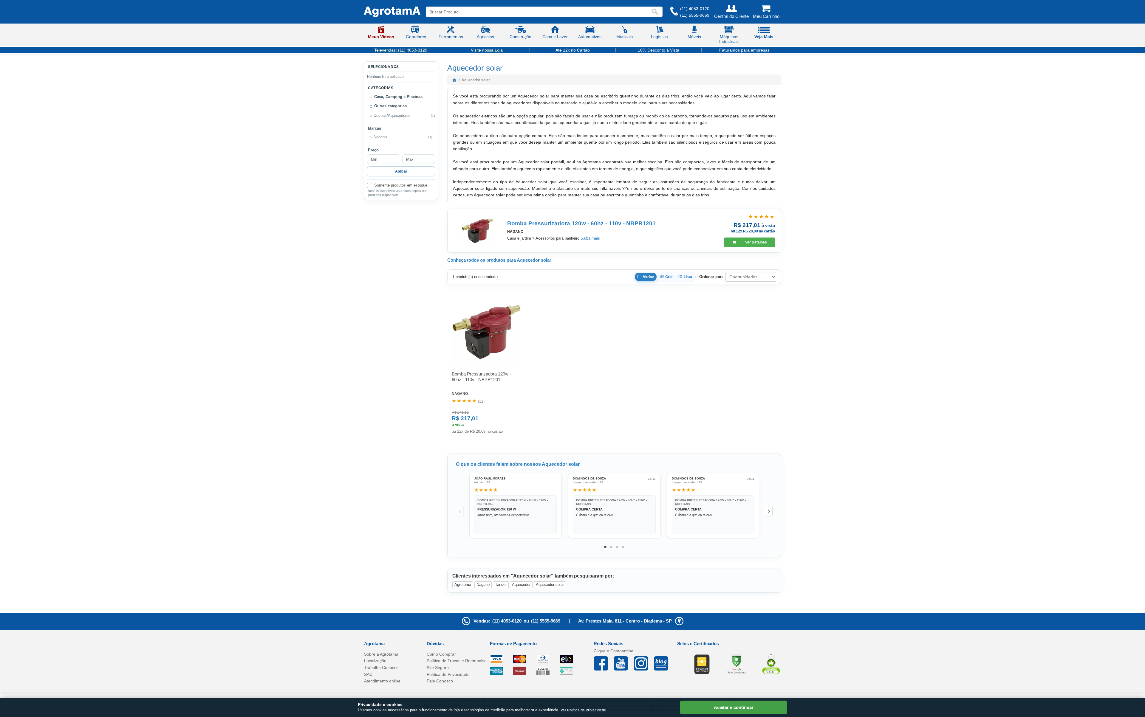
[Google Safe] (736, 663)
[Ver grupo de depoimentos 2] (611, 547)
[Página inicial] (454, 80)
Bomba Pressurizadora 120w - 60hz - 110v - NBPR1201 (581, 223)
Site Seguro (438, 667)
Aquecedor (521, 584)
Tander (501, 584)
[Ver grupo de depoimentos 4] (623, 547)
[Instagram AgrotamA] (644, 663)
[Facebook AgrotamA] (604, 663)
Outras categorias (390, 106)
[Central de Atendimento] (674, 12)
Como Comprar (441, 654)
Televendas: (400, 50)
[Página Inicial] (392, 12)
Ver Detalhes (756, 242)
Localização (375, 660)
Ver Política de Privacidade (583, 710)
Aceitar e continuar (733, 707)
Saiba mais (590, 238)
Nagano (483, 584)
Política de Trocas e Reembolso (457, 660)
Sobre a (381, 654)
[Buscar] (656, 11)
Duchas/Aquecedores (392, 116)
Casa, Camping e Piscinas (398, 97)
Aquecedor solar (550, 584)
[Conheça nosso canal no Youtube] (624, 663)
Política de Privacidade (448, 674)
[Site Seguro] (771, 663)
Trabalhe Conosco (381, 667)
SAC (368, 674)
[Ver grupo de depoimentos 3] (617, 547)
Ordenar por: (711, 276)
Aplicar (401, 171)
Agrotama (462, 584)
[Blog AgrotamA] (664, 663)
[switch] (401, 185)
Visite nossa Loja (487, 50)
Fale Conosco (440, 681)
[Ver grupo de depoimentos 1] (605, 547)
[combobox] (538, 12)
